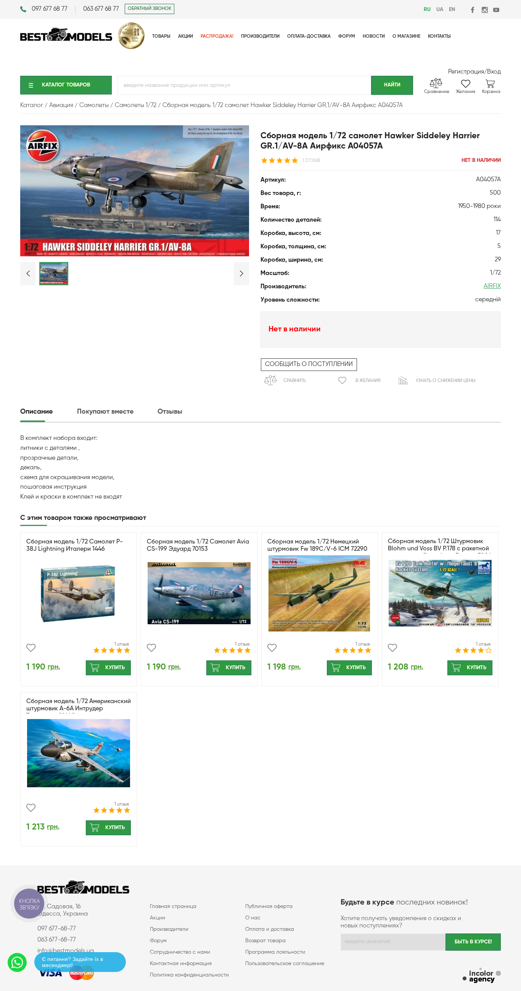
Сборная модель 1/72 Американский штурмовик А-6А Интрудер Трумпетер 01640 (78, 708)
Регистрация (466, 72)
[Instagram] (484, 9)
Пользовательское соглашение (284, 963)
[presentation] (48, 412)
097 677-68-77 (56, 929)
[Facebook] (473, 9)
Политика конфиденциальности (189, 975)
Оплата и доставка (269, 929)
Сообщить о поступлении (309, 364)
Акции (157, 918)
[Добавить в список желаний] (30, 648)
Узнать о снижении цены (445, 381)
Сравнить (294, 381)
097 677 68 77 (50, 9)
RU (427, 9)
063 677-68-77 (56, 940)
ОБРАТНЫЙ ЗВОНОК (149, 8)
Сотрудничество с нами (180, 952)
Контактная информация (181, 963)
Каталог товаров (66, 85)
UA (439, 9)
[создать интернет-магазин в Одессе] (482, 976)
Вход (494, 72)
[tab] (48, 412)
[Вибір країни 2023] (131, 47)
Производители (169, 929)
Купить (115, 667)
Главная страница (173, 906)
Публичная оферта (269, 906)
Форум (158, 940)
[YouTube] (496, 9)
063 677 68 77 (101, 9)
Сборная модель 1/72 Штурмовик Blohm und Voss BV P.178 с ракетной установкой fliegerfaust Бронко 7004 (440, 549)
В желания (367, 381)
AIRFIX (492, 286)
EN (452, 9)
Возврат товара (265, 940)
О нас (252, 918)
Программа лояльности (275, 952)
